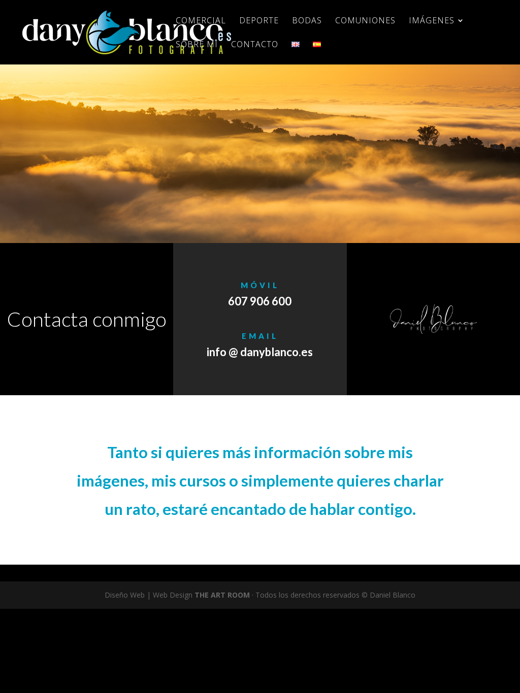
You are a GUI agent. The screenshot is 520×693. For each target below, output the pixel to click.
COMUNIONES (365, 21)
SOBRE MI (197, 45)
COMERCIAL (201, 21)
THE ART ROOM (222, 595)
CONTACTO (254, 45)
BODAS (307, 21)
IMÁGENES (431, 21)
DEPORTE (259, 21)
